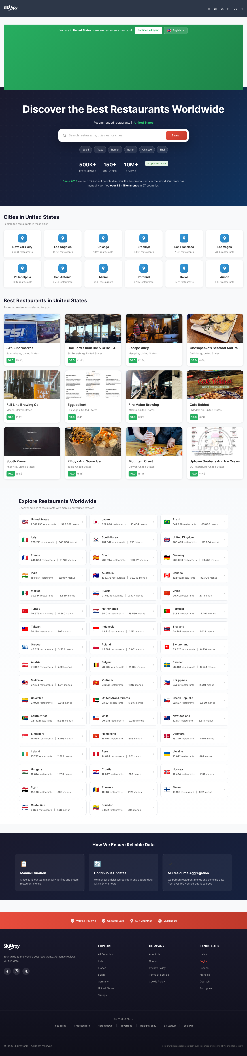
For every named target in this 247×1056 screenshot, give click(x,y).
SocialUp (188, 1025)
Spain (101, 974)
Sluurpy (102, 995)
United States (106, 988)
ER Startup (170, 1025)
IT (209, 8)
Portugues (206, 988)
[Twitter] (26, 971)
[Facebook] (7, 971)
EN (215, 8)
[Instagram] (16, 971)
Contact (153, 961)
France (102, 967)
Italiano (204, 954)
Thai (162, 149)
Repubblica (60, 1025)
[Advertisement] (123, 61)
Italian (130, 149)
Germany (103, 981)
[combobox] (112, 135)
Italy (100, 961)
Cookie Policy (157, 981)
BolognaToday (148, 1025)
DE (235, 8)
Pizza (100, 149)
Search (176, 135)
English (204, 961)
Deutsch (205, 981)
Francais (205, 974)
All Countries (105, 954)
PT (241, 8)
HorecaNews (105, 1025)
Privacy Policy (157, 967)
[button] (176, 30)
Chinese (147, 149)
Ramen (115, 149)
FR (228, 8)
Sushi (85, 149)
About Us (154, 954)
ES (222, 8)
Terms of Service (159, 974)
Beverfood (126, 1025)
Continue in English (148, 30)
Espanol (204, 967)
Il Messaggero (82, 1025)
